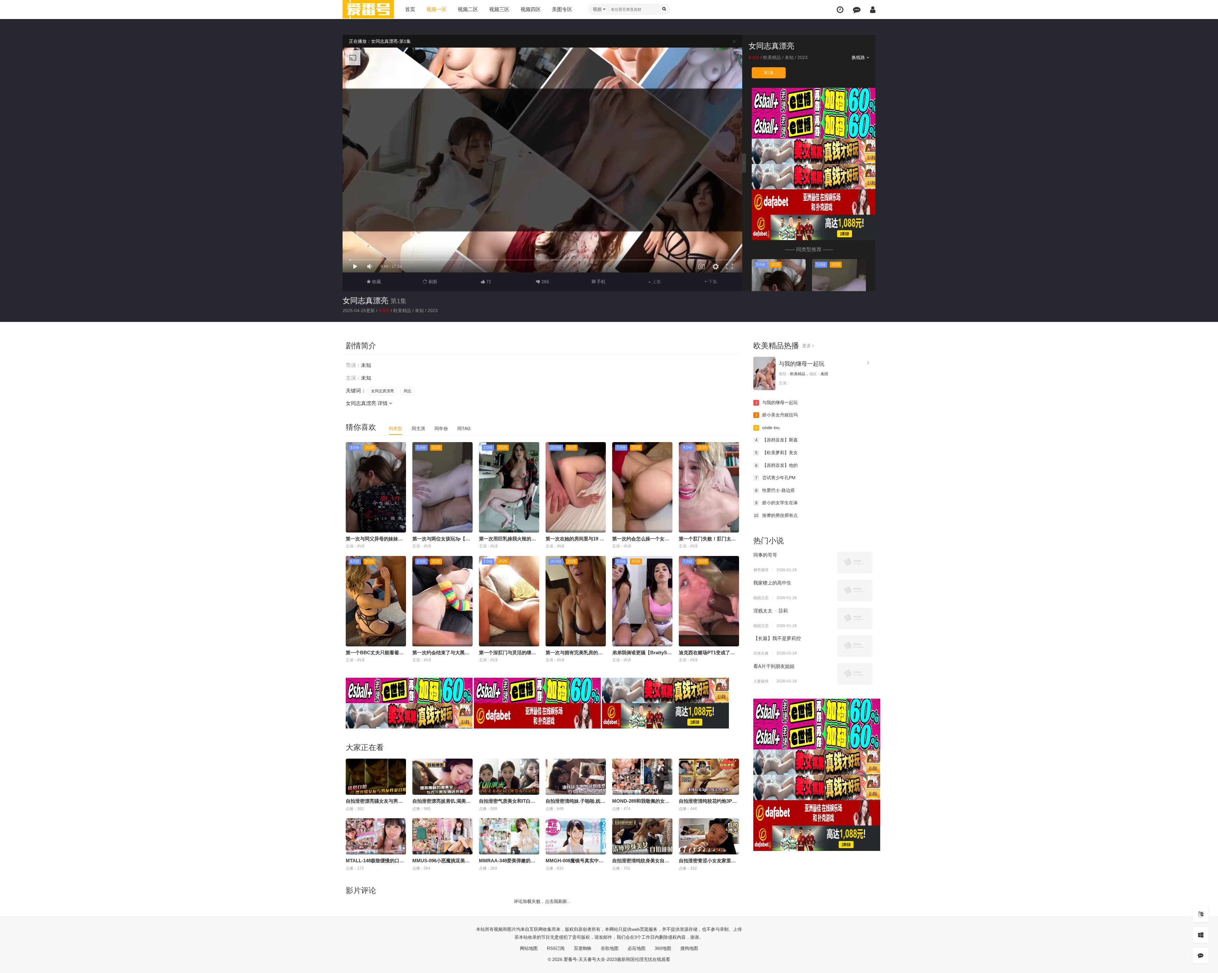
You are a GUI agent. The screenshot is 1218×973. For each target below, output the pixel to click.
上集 (656, 281)
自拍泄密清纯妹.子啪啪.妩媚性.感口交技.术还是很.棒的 (603, 801)
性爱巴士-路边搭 (775, 490)
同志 (407, 391)
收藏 (376, 281)
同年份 (441, 428)
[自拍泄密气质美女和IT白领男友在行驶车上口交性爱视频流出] (509, 777)
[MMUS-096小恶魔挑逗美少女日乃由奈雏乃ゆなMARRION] (442, 836)
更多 (807, 345)
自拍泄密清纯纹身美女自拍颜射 (645, 860)
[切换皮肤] (1200, 935)
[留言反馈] (857, 10)
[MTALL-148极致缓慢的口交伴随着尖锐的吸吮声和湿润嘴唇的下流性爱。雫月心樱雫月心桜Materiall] (376, 836)
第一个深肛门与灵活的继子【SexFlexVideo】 (527, 652)
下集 (712, 281)
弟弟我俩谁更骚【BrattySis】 (644, 652)
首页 (410, 9)
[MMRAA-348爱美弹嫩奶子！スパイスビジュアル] (509, 836)
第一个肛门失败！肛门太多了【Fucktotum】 (726, 538)
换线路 (859, 57)
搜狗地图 (689, 948)
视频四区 (531, 9)
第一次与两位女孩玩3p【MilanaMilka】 (454, 538)
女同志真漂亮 (365, 300)
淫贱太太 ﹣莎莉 (770, 610)
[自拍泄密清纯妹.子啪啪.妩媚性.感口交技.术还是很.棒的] (576, 777)
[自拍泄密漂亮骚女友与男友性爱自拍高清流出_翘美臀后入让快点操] (376, 777)
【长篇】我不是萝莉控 (777, 638)
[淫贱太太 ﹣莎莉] (854, 618)
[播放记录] (840, 10)
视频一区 (436, 9)
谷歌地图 (610, 948)
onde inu (767, 427)
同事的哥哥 (765, 555)
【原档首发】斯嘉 (776, 439)
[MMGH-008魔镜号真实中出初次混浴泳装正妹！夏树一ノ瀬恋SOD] (576, 836)
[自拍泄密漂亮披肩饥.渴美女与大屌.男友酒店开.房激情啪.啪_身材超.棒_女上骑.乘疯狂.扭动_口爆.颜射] (442, 777)
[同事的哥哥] (854, 562)
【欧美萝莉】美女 (776, 452)
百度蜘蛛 (583, 948)
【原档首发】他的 (776, 465)
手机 (600, 281)
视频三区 (499, 9)
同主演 (418, 428)
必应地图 (636, 948)
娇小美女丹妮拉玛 (776, 414)
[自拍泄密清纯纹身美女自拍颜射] (642, 836)
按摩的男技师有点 (776, 515)
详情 (383, 403)
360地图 (663, 948)
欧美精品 (772, 57)
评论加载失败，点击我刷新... (542, 901)
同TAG (464, 428)
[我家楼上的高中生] (854, 590)
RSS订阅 (556, 948)
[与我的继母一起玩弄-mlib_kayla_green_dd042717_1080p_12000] (764, 373)
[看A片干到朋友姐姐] (854, 673)
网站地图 (529, 948)
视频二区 (468, 9)
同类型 (395, 428)
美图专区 (562, 9)
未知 (789, 57)
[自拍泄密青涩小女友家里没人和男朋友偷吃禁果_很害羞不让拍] (709, 836)
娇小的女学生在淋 (776, 502)
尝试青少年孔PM (775, 477)
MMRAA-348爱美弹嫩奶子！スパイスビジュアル (531, 860)
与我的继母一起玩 (801, 364)
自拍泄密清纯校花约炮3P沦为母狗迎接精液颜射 (729, 801)
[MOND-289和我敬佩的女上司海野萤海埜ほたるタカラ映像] (642, 777)
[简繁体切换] (1200, 914)
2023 (802, 57)
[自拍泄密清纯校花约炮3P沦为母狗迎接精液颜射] (709, 777)
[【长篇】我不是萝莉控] (854, 645)
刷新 (432, 281)
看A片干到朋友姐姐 (774, 666)
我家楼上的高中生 (772, 582)
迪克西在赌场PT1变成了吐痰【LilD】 (718, 652)
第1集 (769, 72)
